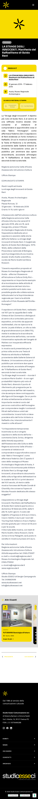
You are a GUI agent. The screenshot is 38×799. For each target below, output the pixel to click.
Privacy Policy (13, 795)
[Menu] (33, 5)
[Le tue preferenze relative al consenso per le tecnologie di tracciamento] (34, 795)
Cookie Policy (25, 795)
